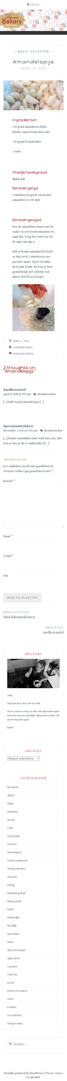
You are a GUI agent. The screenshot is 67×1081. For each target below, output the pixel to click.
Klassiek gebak (16, 893)
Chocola (12, 974)
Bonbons (12, 811)
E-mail (8, 556)
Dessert (12, 844)
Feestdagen (14, 852)
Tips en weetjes (16, 950)
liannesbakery (23, 347)
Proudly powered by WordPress (23, 1073)
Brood (11, 819)
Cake (10, 828)
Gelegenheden (16, 868)
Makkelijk (13, 917)
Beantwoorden (46, 394)
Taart (10, 942)
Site (5, 576)
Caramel (12, 966)
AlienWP (35, 1077)
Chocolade (13, 836)
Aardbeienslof (14, 390)
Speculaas (13, 933)
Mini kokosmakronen (19, 615)
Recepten (40, 51)
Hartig (11, 885)
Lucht (10, 982)
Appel (10, 795)
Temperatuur (15, 1023)
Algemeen (13, 958)
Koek (10, 909)
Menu (35, 4)
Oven (10, 999)
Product (12, 1007)
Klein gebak (14, 901)
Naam (7, 536)
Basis (23, 51)
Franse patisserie (17, 860)
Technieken (14, 1015)
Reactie (9, 481)
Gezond (12, 876)
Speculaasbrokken (18, 426)
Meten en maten (17, 990)
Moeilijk (12, 925)
